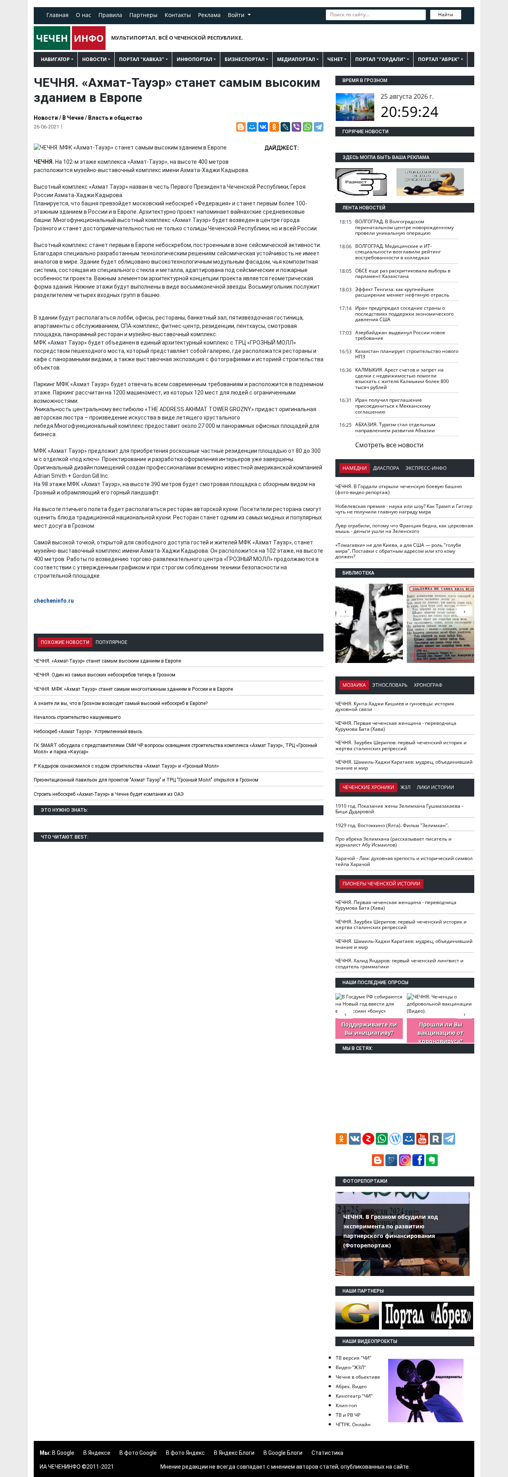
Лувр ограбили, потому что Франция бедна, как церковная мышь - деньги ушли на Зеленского (404, 528)
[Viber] (296, 127)
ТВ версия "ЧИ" (353, 1357)
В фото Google (138, 1453)
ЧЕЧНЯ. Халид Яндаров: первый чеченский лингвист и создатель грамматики (399, 963)
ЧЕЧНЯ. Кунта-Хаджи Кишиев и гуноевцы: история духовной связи (394, 706)
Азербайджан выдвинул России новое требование (400, 335)
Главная (57, 15)
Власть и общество (115, 118)
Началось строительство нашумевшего (77, 717)
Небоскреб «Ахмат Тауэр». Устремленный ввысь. (88, 731)
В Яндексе (96, 1453)
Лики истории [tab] (435, 787)
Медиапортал (296, 59)
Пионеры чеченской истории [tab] (381, 883)
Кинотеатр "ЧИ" (354, 1396)
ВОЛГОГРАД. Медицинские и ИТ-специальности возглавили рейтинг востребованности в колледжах (398, 252)
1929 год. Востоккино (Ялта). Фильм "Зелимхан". (392, 825)
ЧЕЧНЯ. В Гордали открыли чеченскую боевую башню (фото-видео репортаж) (398, 489)
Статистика (327, 1453)
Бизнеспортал (245, 59)
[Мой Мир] (252, 127)
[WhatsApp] (307, 127)
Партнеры (143, 15)
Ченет (335, 59)
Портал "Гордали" (380, 59)
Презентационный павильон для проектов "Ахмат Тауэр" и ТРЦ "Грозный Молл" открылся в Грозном (146, 780)
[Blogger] (241, 127)
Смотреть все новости (389, 445)
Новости (94, 59)
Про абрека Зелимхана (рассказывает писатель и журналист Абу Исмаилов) (393, 841)
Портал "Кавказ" (141, 59)
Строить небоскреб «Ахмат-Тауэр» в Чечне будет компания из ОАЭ (109, 794)
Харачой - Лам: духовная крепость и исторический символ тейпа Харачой (404, 861)
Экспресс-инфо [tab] (426, 468)
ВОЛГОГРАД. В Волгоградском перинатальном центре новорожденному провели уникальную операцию (404, 227)
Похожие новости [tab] (65, 642)
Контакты (178, 15)
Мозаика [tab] (354, 685)
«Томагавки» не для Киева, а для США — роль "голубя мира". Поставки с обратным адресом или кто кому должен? (398, 551)
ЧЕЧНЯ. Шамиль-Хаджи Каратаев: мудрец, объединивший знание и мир (404, 765)
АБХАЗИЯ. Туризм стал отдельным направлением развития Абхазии (395, 427)
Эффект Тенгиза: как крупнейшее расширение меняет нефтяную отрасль (402, 292)
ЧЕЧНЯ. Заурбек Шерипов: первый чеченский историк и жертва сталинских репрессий (401, 745)
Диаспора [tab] (386, 468)
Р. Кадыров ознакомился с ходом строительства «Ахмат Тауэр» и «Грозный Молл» (126, 766)
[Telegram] (318, 127)
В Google (63, 1453)
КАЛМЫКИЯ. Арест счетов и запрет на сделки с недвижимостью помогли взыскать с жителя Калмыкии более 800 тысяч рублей (402, 378)
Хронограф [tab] (428, 685)
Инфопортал (194, 59)
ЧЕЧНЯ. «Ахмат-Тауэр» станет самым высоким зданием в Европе (107, 661)
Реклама (209, 15)
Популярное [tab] (111, 642)
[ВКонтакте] (263, 127)
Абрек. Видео (351, 1386)
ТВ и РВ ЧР (348, 1415)
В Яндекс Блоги (234, 1453)
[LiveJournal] (285, 127)
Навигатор (55, 59)
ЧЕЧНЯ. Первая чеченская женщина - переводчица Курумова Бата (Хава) (395, 726)
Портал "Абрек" (439, 59)
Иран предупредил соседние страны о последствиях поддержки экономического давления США (404, 314)
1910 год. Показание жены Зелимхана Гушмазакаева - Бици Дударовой (399, 809)
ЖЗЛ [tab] (405, 787)
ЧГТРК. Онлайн (353, 1424)
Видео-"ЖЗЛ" (351, 1367)
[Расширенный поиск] (467, 14)
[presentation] (464, 611)
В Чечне (73, 118)
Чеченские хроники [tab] (368, 787)
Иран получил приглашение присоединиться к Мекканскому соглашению (393, 406)
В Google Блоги (283, 1453)
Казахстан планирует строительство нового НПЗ (406, 354)
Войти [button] (237, 15)
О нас (83, 15)
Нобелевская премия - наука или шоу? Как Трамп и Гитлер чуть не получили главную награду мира (403, 509)
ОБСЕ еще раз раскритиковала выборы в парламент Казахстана (402, 273)
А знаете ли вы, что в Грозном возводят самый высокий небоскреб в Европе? (121, 703)
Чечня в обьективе (358, 1377)
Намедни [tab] (355, 468)
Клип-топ (346, 1405)
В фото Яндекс (185, 1453)
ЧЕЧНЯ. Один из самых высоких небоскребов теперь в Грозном (104, 675)
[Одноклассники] (274, 127)
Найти (445, 14)
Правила (110, 15)
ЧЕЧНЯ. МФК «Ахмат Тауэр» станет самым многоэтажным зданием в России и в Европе (133, 689)
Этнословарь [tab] (390, 685)
